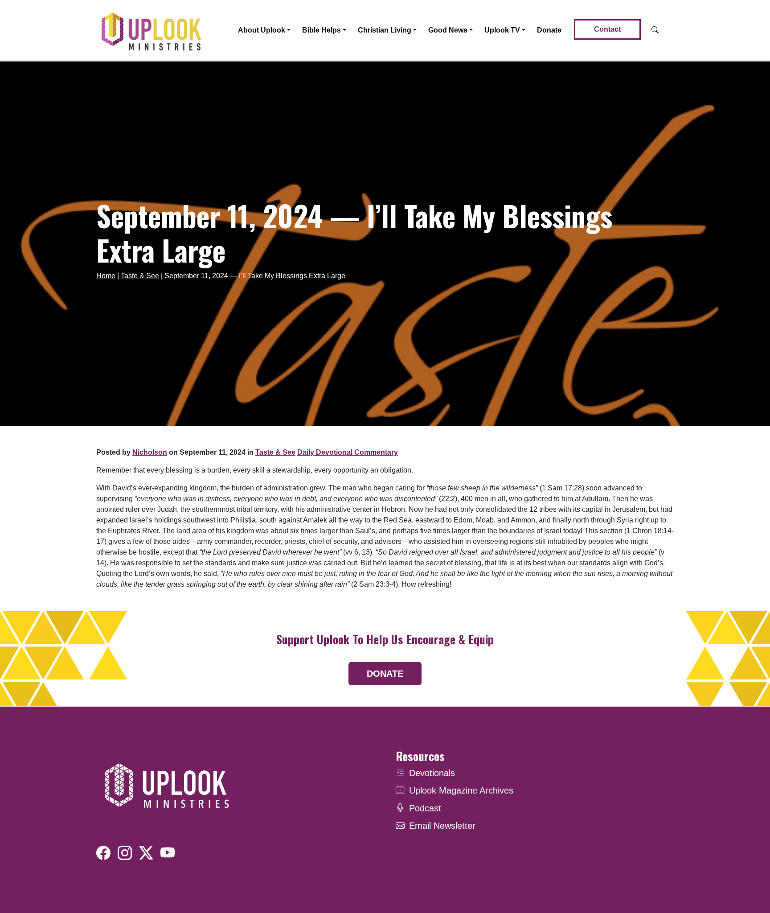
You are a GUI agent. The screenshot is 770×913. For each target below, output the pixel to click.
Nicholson (149, 452)
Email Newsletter (442, 826)
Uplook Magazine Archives (461, 790)
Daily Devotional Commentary (347, 452)
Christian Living (384, 30)
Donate (549, 30)
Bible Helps (321, 30)
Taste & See (140, 276)
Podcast (425, 808)
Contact (607, 29)
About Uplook (261, 30)
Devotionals (432, 773)
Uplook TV (502, 30)
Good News (447, 30)
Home (105, 276)
